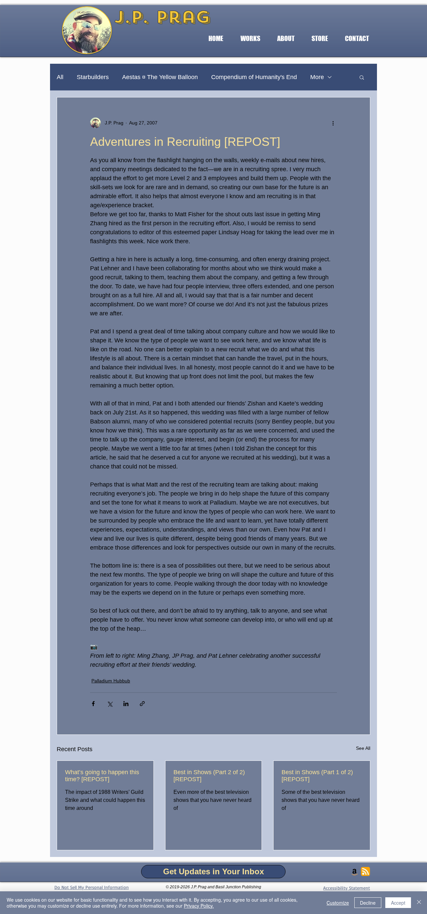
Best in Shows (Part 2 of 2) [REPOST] (209, 776)
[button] (250, 38)
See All (363, 748)
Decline (368, 902)
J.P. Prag (162, 17)
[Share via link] (142, 703)
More (317, 77)
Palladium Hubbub (110, 680)
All (60, 77)
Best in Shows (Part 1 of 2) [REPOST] (317, 776)
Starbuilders (93, 77)
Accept (398, 902)
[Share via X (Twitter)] (109, 703)
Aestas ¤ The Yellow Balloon (160, 77)
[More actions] (333, 123)
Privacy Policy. (199, 905)
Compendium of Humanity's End (254, 77)
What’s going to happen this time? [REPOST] (102, 776)
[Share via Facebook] (93, 703)
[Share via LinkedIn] (126, 703)
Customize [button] (338, 902)
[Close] (419, 903)
